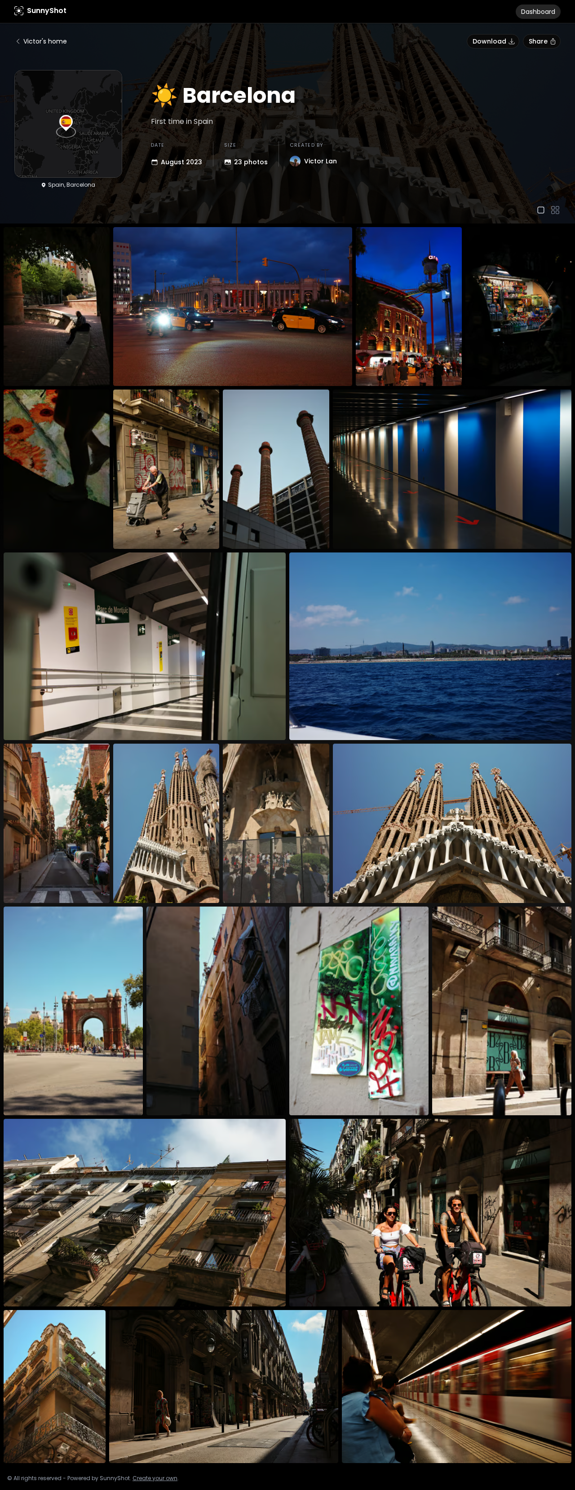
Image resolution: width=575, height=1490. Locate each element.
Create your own (155, 1478)
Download (489, 41)
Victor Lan (320, 161)
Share (538, 41)
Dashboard (538, 11)
